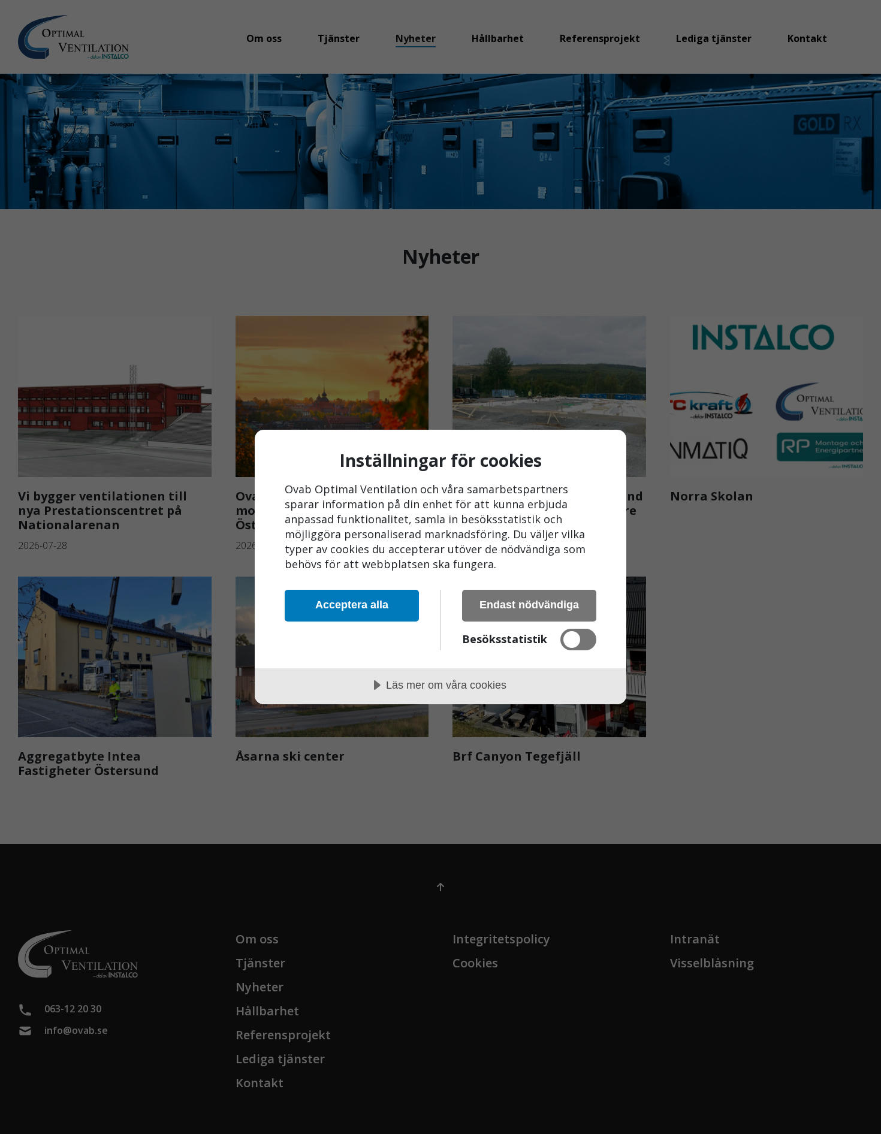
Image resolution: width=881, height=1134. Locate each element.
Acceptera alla (351, 605)
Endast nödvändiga (529, 605)
